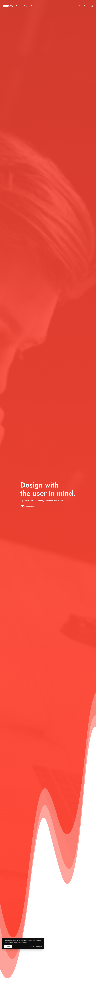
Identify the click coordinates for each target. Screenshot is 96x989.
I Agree (8, 946)
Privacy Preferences (36, 946)
